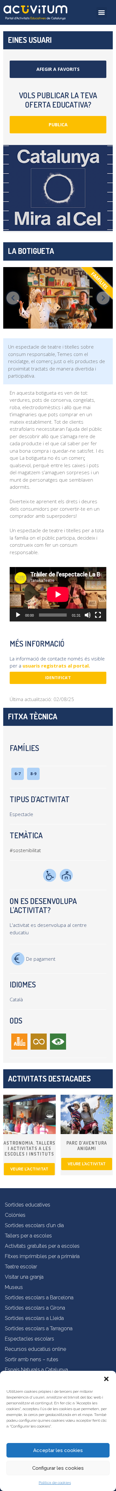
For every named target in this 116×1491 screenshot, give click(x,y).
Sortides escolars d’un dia (34, 1225)
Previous (12, 298)
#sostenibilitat (25, 850)
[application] (58, 594)
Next (103, 298)
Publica (58, 124)
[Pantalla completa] (98, 615)
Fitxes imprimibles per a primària (42, 1256)
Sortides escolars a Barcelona (39, 1297)
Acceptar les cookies (58, 1450)
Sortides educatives (27, 1205)
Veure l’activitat (29, 1169)
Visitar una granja (24, 1277)
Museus (14, 1287)
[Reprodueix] (18, 615)
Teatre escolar (21, 1267)
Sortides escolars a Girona (35, 1308)
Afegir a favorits (58, 69)
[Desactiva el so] (87, 615)
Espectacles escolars (29, 1339)
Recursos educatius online (35, 1349)
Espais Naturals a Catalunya (36, 1370)
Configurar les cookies (58, 1468)
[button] (106, 1379)
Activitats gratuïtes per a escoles (42, 1246)
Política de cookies (55, 1482)
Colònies (15, 1215)
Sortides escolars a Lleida (34, 1318)
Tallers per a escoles (28, 1236)
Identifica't (58, 677)
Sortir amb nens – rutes (31, 1359)
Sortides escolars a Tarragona (38, 1328)
